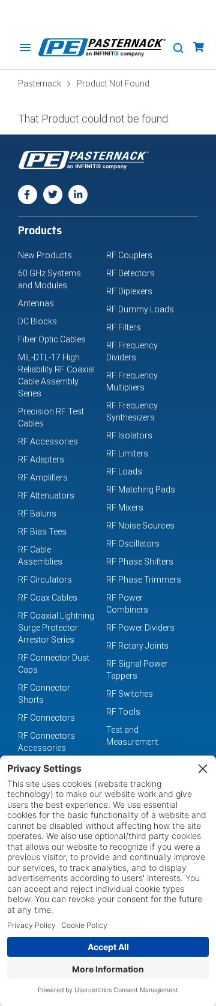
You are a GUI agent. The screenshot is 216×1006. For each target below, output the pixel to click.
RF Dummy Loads (140, 309)
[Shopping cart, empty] (198, 47)
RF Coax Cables (47, 597)
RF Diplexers (129, 291)
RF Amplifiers (43, 477)
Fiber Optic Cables (52, 339)
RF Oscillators (133, 543)
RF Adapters (41, 459)
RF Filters (123, 327)
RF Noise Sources (140, 525)
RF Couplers (129, 255)
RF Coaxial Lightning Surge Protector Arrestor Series (56, 627)
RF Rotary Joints (137, 645)
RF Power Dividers (140, 627)
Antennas (36, 303)
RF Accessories (48, 441)
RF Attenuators (46, 495)
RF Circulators (45, 579)
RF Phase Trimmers (143, 579)
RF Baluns (37, 513)
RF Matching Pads (140, 489)
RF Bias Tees (42, 531)
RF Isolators (129, 435)
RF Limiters (127, 453)
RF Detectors (130, 273)
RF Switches (129, 693)
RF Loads (124, 471)
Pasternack (39, 83)
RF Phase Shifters (139, 561)
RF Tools (123, 712)
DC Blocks (37, 321)
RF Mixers (124, 507)
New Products (45, 255)
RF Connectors (46, 718)
